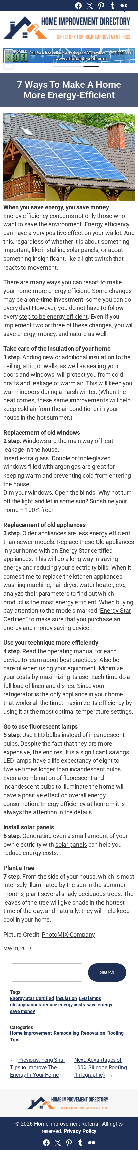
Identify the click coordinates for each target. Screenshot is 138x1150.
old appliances (25, 1004)
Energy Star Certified (32, 998)
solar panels (71, 844)
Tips (14, 1039)
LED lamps (90, 998)
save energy (99, 1004)
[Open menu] (128, 7)
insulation (66, 998)
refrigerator (18, 694)
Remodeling (66, 1033)
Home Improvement (31, 1033)
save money (22, 1011)
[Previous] (8, 58)
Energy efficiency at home (75, 803)
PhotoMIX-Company (68, 934)
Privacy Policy (80, 1131)
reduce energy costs (64, 1004)
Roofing (115, 1033)
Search (107, 972)
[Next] (129, 58)
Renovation (93, 1033)
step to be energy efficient (53, 316)
